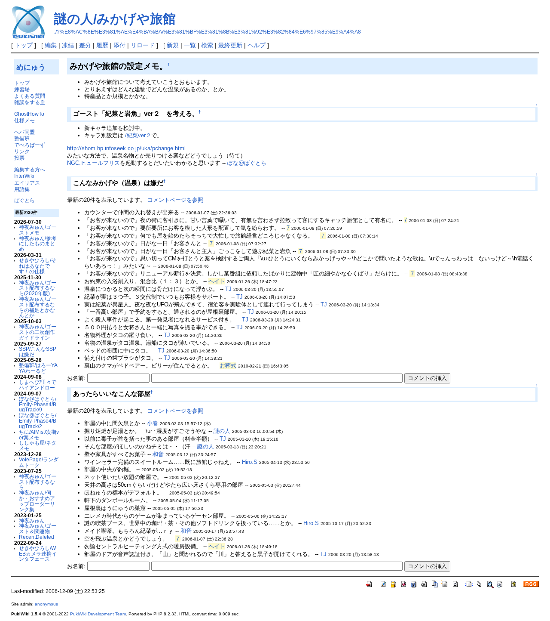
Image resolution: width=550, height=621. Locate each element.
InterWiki (24, 176)
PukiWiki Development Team (98, 614)
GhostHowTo (29, 114)
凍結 (68, 45)
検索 (207, 45)
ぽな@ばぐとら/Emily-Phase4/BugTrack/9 (37, 404)
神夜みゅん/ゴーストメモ (37, 229)
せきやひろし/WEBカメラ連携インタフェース (38, 553)
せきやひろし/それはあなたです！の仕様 (37, 265)
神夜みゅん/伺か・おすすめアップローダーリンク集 (37, 501)
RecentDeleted (36, 537)
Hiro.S (249, 462)
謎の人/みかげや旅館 (115, 19)
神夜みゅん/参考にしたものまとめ (37, 243)
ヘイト (216, 281)
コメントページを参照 (175, 200)
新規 (173, 45)
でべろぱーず (29, 145)
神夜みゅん (32, 520)
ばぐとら (24, 200)
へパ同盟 (24, 132)
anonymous (46, 604)
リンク (22, 151)
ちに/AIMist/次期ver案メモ (39, 434)
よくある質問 (29, 96)
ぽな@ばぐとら (246, 163)
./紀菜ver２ (137, 135)
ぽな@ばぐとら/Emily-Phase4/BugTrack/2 (37, 420)
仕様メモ (24, 120)
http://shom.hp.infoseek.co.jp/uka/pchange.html (126, 148)
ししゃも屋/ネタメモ (37, 445)
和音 (158, 454)
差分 (85, 45)
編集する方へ (29, 169)
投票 (19, 158)
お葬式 (228, 365)
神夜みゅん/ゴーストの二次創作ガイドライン (37, 332)
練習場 (22, 89)
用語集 (22, 189)
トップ (24, 45)
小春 (152, 423)
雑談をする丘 (29, 102)
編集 (51, 45)
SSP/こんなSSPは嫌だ (37, 351)
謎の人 (222, 431)
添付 (119, 45)
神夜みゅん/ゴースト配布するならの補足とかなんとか (37, 307)
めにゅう (31, 67)
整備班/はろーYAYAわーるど (38, 368)
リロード (143, 45)
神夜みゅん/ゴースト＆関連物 (37, 528)
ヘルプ (257, 45)
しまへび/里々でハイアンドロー (37, 384)
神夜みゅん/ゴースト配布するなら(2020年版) (37, 288)
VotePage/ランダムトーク (38, 462)
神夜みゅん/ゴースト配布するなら (37, 481)
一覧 (190, 45)
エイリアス (27, 182)
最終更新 (230, 45)
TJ (228, 289)
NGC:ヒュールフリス (93, 163)
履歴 (102, 45)
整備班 (22, 138)
